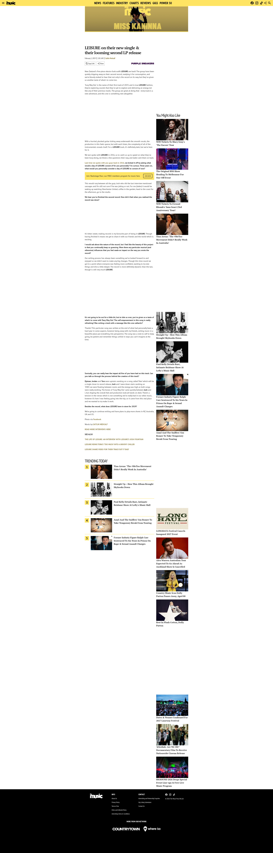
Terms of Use (115, 806)
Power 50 (166, 3)
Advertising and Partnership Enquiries (149, 798)
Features (108, 3)
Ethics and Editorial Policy (119, 810)
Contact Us (141, 806)
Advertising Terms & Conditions (121, 814)
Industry (122, 3)
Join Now (148, 176)
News (97, 3)
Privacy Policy (116, 802)
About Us (114, 798)
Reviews (145, 3)
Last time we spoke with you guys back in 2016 (104, 163)
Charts (134, 3)
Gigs (155, 3)
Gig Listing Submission (144, 802)
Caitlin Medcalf (110, 58)
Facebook (97, 419)
